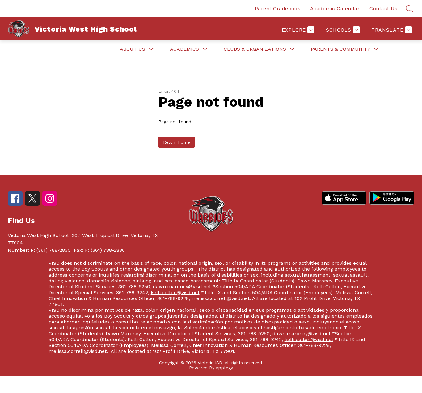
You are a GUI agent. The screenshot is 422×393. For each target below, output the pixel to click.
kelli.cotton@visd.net (175, 292)
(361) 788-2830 (53, 250)
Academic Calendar (335, 8)
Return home (176, 142)
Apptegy (224, 367)
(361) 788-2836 (108, 250)
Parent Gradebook (277, 8)
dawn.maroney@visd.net (182, 286)
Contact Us (383, 8)
